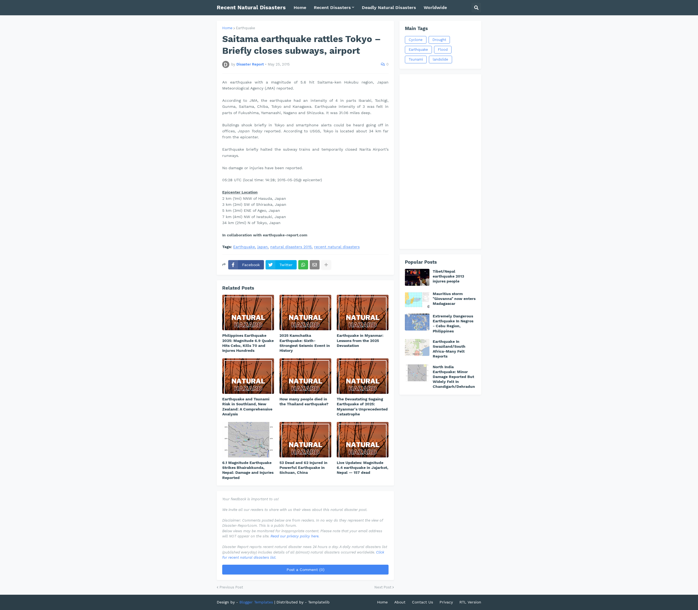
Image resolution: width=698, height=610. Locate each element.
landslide (440, 59)
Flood (443, 49)
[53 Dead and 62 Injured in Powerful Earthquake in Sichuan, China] (305, 439)
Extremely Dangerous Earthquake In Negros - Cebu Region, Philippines (453, 323)
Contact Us (422, 602)
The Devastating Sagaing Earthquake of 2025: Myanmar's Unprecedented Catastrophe (362, 406)
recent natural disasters (337, 247)
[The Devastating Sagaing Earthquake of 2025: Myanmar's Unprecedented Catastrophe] (363, 376)
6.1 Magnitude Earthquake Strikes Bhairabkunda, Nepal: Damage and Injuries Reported (247, 470)
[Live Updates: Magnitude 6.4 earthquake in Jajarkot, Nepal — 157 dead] (363, 439)
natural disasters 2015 (291, 247)
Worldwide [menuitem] (435, 7)
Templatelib (319, 602)
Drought (439, 40)
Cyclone (416, 40)
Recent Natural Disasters (251, 7)
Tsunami (416, 59)
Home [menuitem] (300, 7)
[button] (476, 8)
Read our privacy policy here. (294, 536)
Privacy (446, 602)
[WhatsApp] (303, 264)
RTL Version (470, 602)
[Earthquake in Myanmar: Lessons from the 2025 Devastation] (363, 312)
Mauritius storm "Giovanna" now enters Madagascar (454, 298)
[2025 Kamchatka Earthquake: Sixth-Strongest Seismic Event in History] (305, 312)
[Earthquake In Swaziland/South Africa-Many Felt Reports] (417, 347)
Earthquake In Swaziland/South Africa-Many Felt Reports (449, 349)
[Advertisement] (440, 161)
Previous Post (231, 587)
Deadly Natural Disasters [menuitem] (389, 7)
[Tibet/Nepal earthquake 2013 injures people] (417, 277)
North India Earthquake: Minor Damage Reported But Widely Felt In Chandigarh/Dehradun (454, 377)
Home (227, 28)
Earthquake (245, 28)
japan (262, 247)
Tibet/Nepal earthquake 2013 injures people (448, 276)
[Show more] (326, 264)
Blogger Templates (256, 602)
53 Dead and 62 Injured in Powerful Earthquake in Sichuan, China (303, 467)
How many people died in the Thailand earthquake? (304, 401)
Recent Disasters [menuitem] (332, 7)
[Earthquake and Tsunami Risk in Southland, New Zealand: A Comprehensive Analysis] (248, 376)
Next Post (382, 587)
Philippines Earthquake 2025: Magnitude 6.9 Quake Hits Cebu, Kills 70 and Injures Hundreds (248, 343)
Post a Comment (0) (305, 569)
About (399, 602)
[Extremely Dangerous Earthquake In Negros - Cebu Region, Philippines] (417, 322)
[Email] (315, 264)
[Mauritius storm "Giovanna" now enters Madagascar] (417, 299)
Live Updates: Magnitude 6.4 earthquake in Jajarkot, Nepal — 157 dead (362, 467)
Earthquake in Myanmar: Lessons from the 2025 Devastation (360, 340)
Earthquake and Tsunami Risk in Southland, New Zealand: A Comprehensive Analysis (247, 406)
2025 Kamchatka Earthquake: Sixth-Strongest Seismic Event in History (304, 343)
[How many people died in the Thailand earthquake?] (305, 376)
